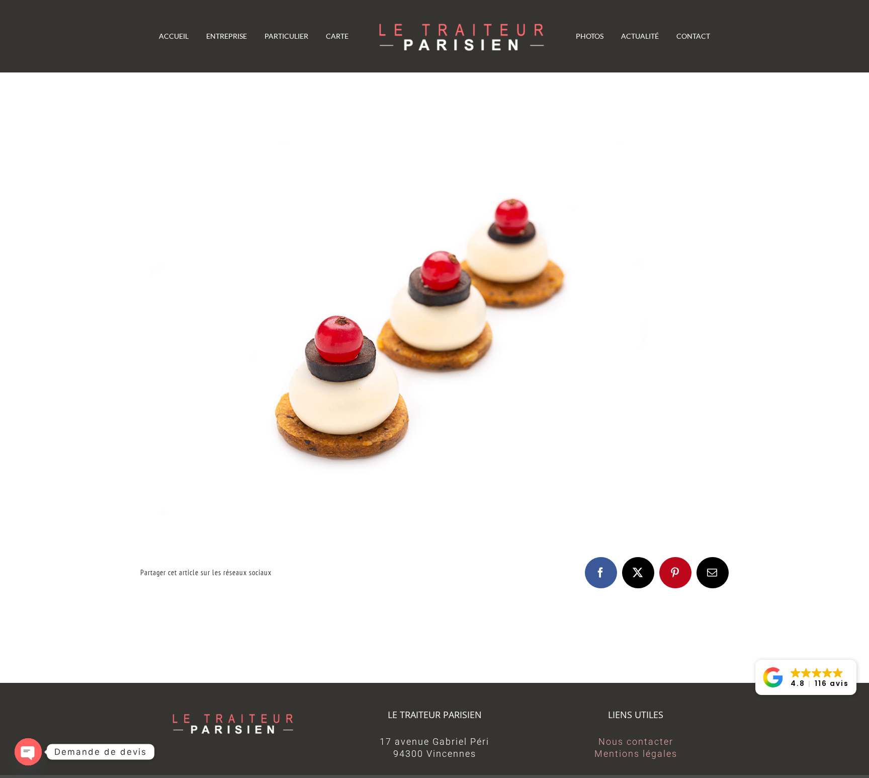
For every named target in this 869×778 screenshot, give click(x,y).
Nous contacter (635, 741)
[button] (805, 677)
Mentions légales (635, 753)
